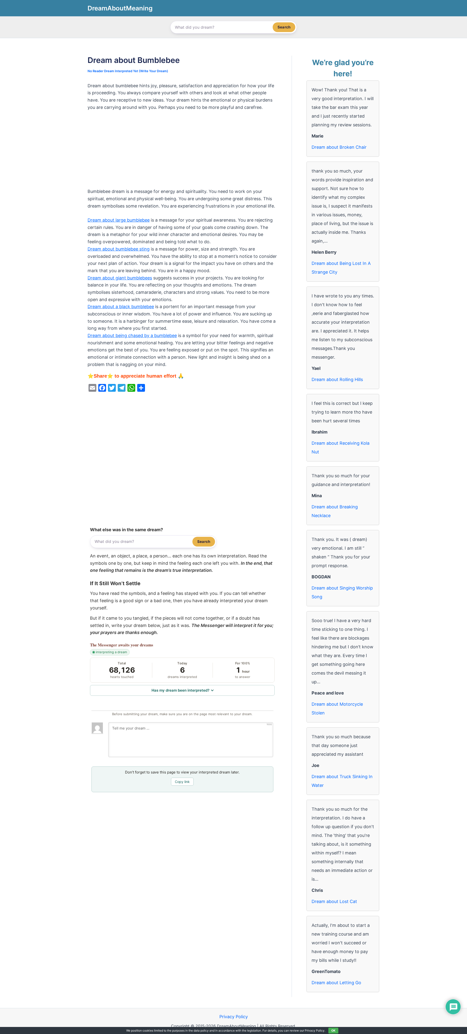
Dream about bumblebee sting (119, 249)
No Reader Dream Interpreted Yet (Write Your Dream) (128, 71)
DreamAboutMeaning (120, 8)
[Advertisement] (182, 152)
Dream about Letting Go (336, 982)
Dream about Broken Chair (339, 147)
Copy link (182, 782)
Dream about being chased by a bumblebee (132, 335)
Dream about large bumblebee (119, 220)
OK (333, 1030)
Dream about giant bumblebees (120, 277)
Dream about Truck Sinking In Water (342, 781)
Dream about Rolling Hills (337, 379)
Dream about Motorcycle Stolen (337, 708)
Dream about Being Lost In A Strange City (341, 268)
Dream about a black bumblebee (121, 306)
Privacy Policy (233, 1016)
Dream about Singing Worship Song (342, 592)
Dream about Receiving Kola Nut (340, 447)
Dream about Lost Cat (334, 901)
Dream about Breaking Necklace (335, 511)
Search (284, 27)
